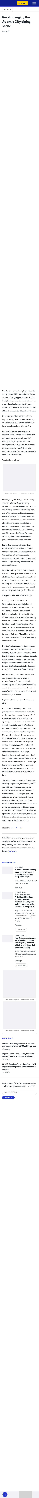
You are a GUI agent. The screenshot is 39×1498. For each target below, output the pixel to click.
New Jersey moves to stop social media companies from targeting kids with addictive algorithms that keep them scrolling (25, 943)
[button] (4, 1494)
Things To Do (20, 892)
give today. (12, 851)
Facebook (12, 827)
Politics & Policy (22, 935)
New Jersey (7, 9)
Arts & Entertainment (22, 894)
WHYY (8, 3)
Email (21, 827)
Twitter (16, 827)
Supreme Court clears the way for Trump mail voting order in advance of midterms (18, 1054)
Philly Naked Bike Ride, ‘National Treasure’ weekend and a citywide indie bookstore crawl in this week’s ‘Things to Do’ (24, 902)
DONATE (23, 3)
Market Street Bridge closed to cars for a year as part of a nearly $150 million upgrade (19, 1044)
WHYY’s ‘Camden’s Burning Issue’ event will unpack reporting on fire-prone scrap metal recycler (25, 873)
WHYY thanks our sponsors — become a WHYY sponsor (19, 493)
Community (19, 867)
